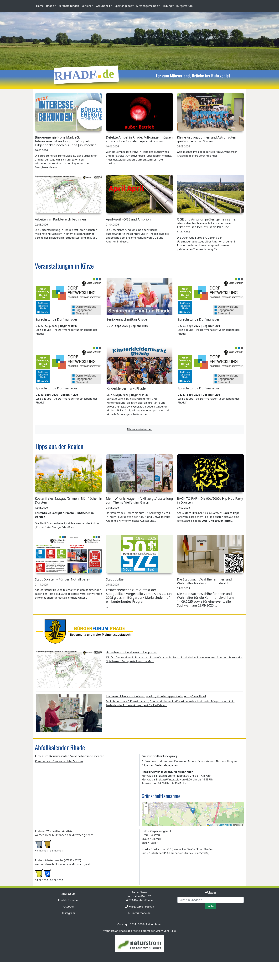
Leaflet (212, 824)
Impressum (69, 893)
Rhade (50, 6)
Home (40, 6)
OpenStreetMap (225, 824)
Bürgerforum (184, 6)
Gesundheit (103, 6)
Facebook (68, 906)
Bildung (167, 6)
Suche (210, 906)
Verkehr (86, 6)
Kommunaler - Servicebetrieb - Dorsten (59, 761)
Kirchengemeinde (147, 6)
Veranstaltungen (68, 6)
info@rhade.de (141, 913)
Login (212, 892)
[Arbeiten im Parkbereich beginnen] (69, 669)
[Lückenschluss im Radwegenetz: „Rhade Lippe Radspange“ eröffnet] (69, 713)
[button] (193, 810)
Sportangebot (123, 6)
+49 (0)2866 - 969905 (141, 906)
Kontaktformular (68, 900)
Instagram (68, 913)
